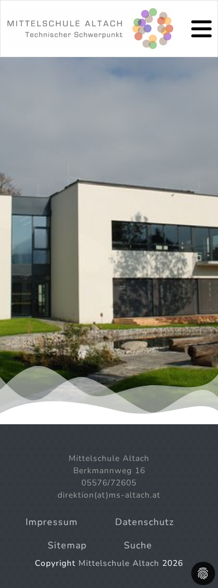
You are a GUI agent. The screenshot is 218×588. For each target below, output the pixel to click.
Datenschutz (144, 522)
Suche (138, 545)
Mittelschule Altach (118, 563)
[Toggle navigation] (201, 28)
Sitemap (67, 545)
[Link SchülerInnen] (90, 28)
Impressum (52, 522)
